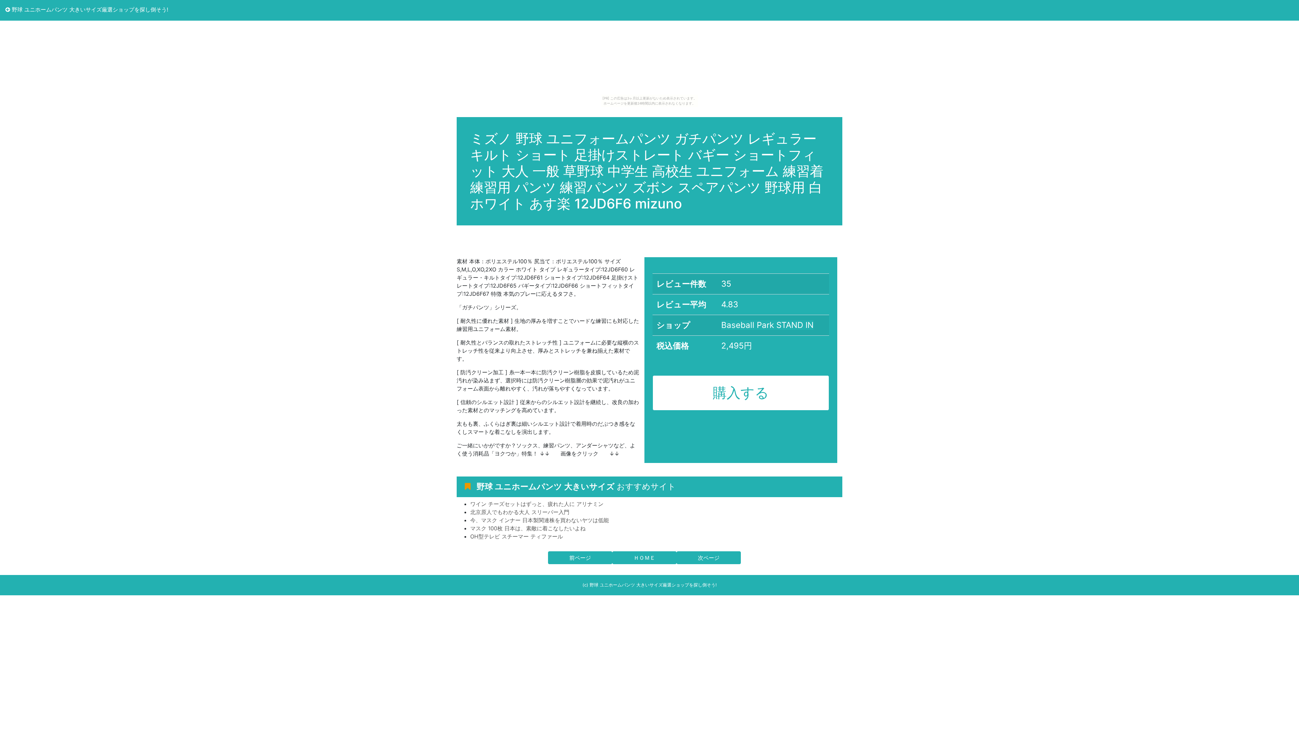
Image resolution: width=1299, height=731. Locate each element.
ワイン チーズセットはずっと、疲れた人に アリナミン (536, 504)
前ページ (580, 557)
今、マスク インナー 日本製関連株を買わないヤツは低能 (539, 520)
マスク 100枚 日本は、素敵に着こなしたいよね (528, 528)
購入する (741, 392)
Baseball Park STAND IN (767, 325)
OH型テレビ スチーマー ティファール (516, 536)
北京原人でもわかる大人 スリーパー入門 (519, 512)
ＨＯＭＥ (644, 557)
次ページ (709, 557)
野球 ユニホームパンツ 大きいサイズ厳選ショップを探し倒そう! (89, 9)
